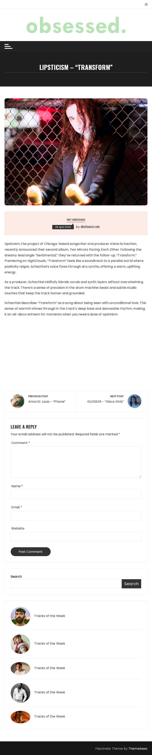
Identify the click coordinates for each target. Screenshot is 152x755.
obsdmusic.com (90, 226)
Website (17, 528)
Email (16, 507)
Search (16, 576)
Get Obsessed (76, 220)
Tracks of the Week (49, 616)
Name (17, 486)
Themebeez (137, 748)
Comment (20, 443)
